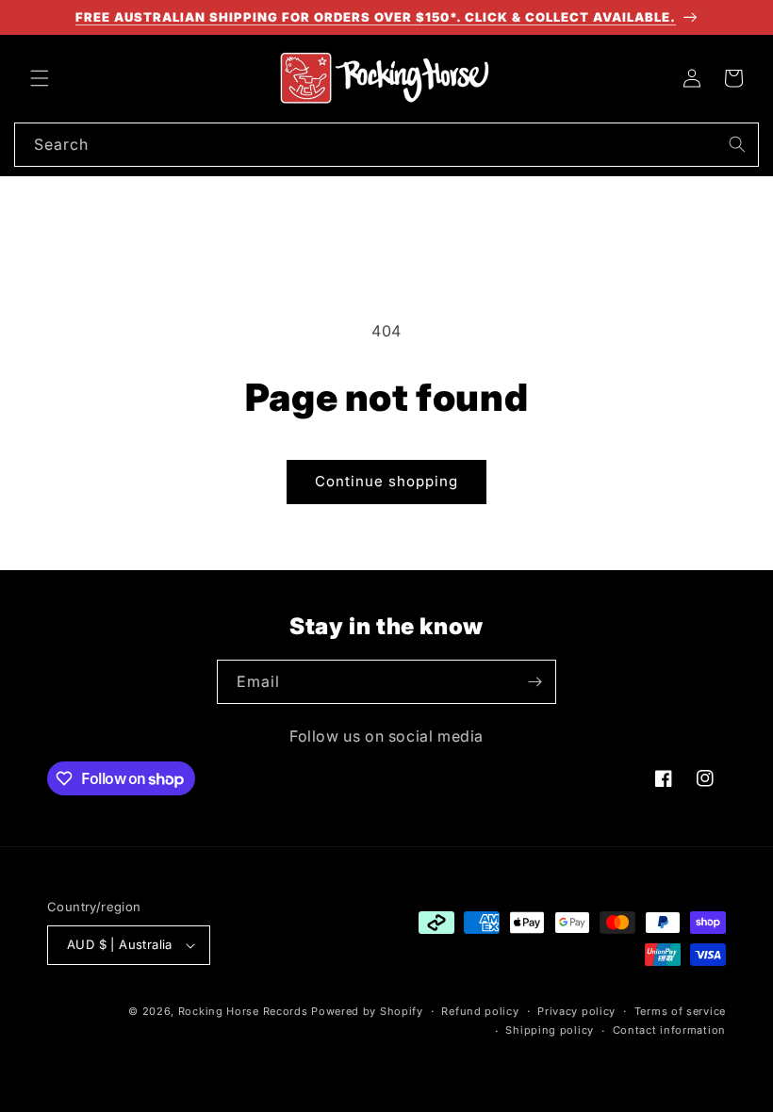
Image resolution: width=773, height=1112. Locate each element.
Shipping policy (549, 1030)
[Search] (737, 144)
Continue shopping (386, 481)
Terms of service (680, 1011)
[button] (39, 78)
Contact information (669, 1030)
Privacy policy (576, 1011)
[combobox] (386, 144)
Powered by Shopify (367, 1011)
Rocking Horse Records (243, 1011)
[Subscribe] (534, 682)
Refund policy (479, 1011)
